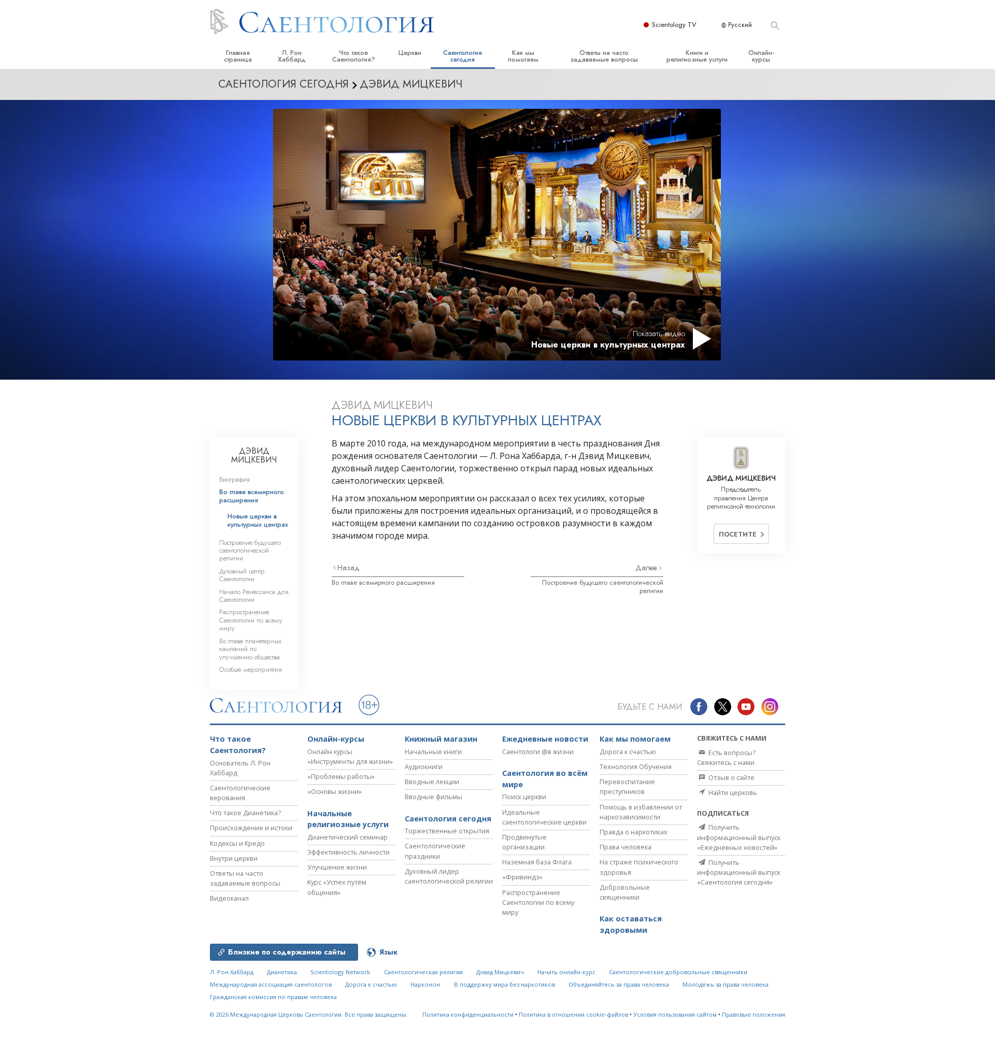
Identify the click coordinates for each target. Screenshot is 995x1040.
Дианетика (282, 972)
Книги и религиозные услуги (697, 56)
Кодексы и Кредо (237, 843)
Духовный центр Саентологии (242, 575)
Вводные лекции (432, 781)
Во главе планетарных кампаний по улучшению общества (250, 649)
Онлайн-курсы (761, 56)
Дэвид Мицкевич (500, 972)
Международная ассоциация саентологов (271, 984)
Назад (348, 567)
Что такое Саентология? (353, 56)
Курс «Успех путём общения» (336, 887)
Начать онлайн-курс (566, 972)
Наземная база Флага (537, 861)
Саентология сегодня (462, 56)
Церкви (410, 52)
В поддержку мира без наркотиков (504, 984)
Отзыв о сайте (731, 777)
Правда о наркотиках (633, 831)
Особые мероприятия (250, 669)
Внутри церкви (234, 858)
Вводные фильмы (433, 796)
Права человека (625, 846)
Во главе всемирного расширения (383, 582)
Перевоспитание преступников (627, 786)
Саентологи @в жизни (538, 751)
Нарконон (425, 984)
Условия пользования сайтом (675, 1014)
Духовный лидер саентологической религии (449, 876)
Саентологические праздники (435, 850)
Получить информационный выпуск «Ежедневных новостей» (738, 836)
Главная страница (238, 56)
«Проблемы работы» (341, 776)
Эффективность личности (348, 852)
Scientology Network (340, 972)
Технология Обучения (636, 766)
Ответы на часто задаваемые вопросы (604, 56)
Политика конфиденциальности (468, 1014)
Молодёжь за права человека (726, 984)
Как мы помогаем (523, 56)
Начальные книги (433, 751)
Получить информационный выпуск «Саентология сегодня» (738, 872)
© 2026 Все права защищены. (309, 1014)
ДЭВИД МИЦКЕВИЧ (254, 455)
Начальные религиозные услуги (348, 819)
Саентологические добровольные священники (678, 972)
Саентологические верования (240, 792)
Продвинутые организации (524, 841)
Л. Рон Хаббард (292, 56)
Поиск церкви (524, 796)
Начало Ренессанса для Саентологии (254, 595)
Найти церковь (732, 792)
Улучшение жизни (337, 867)
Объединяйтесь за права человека (618, 984)
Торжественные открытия (447, 830)
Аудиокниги (424, 766)
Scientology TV (674, 25)
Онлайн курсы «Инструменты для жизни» (350, 756)
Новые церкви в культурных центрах (258, 520)
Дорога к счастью (628, 751)
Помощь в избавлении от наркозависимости (641, 811)
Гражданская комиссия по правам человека (273, 997)
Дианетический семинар (347, 837)
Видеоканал (229, 898)
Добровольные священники (625, 892)
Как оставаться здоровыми (631, 924)
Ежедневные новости (545, 739)
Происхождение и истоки (251, 827)
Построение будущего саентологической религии (602, 586)
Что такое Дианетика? (245, 812)
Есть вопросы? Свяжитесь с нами (726, 757)
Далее (647, 567)
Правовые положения (753, 1014)
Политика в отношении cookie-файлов (573, 1014)
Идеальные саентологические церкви (544, 817)
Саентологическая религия (423, 972)
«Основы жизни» (334, 791)
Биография (234, 479)
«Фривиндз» (522, 877)
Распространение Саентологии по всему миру (250, 620)
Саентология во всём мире (545, 778)
